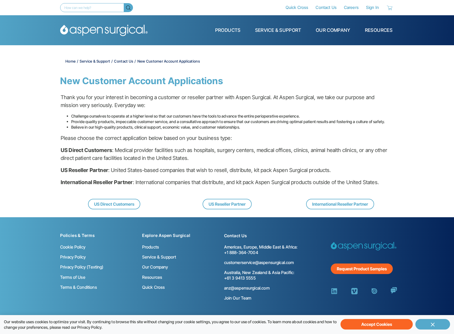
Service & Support (278, 30)
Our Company (333, 30)
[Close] (432, 324)
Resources (379, 30)
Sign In (372, 7)
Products (228, 30)
